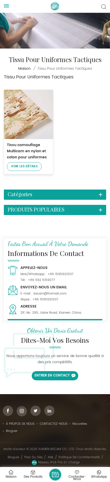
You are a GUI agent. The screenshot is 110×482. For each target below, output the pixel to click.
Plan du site (33, 457)
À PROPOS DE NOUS (20, 423)
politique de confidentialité (79, 457)
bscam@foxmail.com (50, 293)
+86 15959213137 (60, 274)
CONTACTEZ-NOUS (54, 423)
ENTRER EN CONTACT (52, 375)
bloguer (11, 431)
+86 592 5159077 (41, 280)
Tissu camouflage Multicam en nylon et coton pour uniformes (27, 151)
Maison (24, 68)
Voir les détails (24, 166)
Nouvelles (79, 423)
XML (50, 457)
